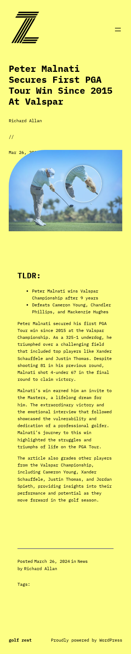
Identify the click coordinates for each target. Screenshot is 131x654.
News (83, 561)
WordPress (110, 640)
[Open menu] (118, 29)
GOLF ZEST (20, 640)
